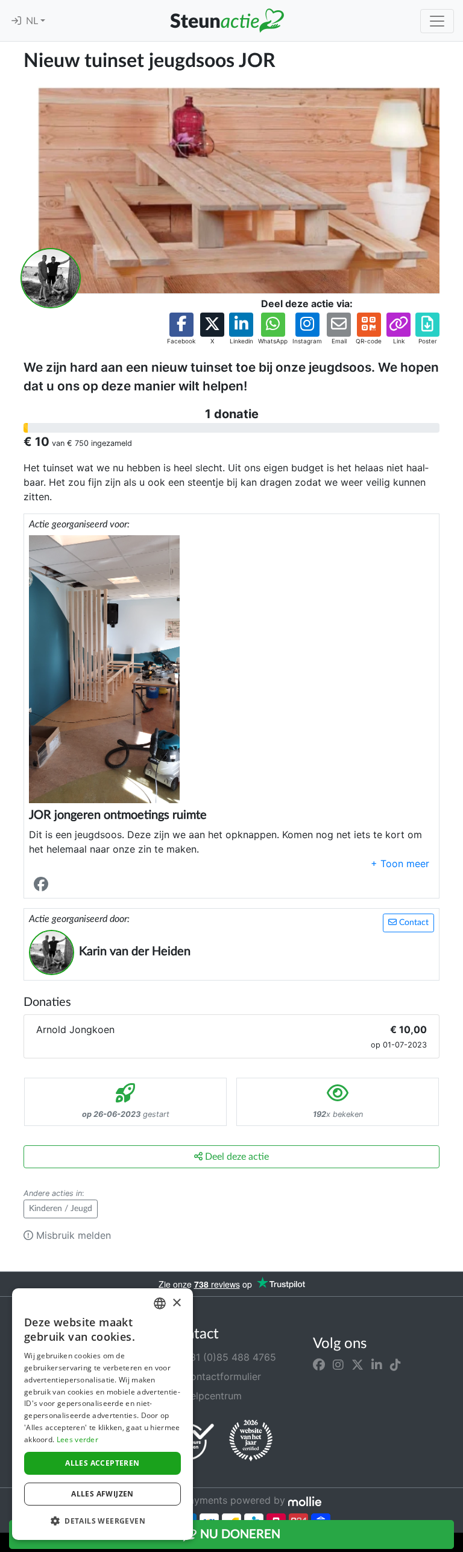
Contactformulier (220, 1376)
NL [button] (33, 21)
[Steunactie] (227, 20)
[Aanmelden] (16, 21)
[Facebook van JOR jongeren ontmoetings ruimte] (43, 884)
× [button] (176, 1303)
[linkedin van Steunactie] (376, 1364)
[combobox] (160, 1303)
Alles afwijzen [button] (102, 1494)
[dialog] (102, 1414)
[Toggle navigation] (437, 21)
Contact (413, 922)
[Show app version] (454, 1543)
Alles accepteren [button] (102, 1463)
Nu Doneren (238, 1534)
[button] (181, 329)
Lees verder (77, 1439)
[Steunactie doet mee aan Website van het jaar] (250, 1441)
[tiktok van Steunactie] (395, 1364)
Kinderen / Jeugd (60, 1208)
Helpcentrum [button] (211, 1396)
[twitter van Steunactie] (357, 1364)
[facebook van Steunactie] (319, 1364)
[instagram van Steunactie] (338, 1364)
